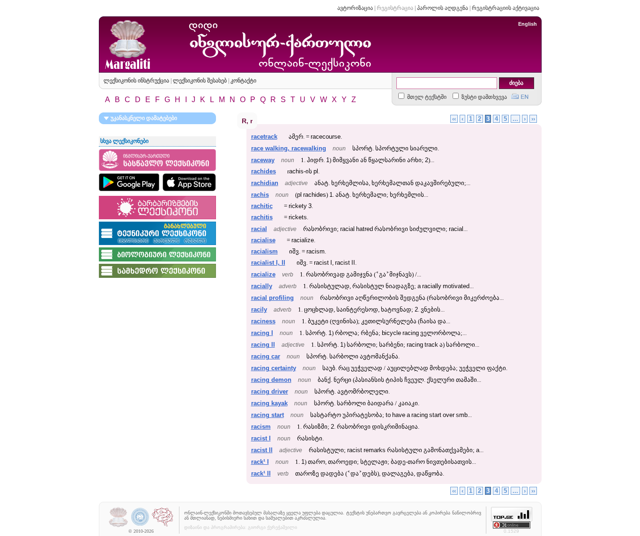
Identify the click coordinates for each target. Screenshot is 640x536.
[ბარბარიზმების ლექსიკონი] (157, 219)
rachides (263, 171)
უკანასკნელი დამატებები (143, 118)
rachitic (262, 205)
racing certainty (273, 368)
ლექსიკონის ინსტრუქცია (136, 80)
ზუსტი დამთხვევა (483, 97)
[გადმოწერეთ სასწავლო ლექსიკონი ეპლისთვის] (189, 182)
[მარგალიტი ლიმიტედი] (118, 526)
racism (261, 426)
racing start (267, 414)
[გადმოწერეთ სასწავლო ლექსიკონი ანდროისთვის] (129, 182)
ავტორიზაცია (355, 8)
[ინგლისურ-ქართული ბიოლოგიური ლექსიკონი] (157, 262)
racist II (262, 450)
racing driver (269, 391)
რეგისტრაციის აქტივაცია (505, 8)
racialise (263, 240)
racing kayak (269, 403)
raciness (263, 321)
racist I (261, 438)
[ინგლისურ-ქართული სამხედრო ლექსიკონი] (157, 278)
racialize (263, 274)
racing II (263, 344)
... (515, 118)
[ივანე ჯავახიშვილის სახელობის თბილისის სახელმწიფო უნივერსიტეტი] (140, 526)
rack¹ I (260, 461)
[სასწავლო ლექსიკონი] (157, 171)
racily (259, 309)
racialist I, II (268, 262)
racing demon (271, 379)
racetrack (264, 136)
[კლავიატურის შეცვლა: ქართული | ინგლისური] (519, 95)
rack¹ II (261, 473)
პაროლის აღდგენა (442, 8)
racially (261, 286)
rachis (260, 194)
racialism (264, 251)
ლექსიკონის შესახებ (200, 80)
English (527, 24)
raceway (263, 160)
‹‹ (454, 118)
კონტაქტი (243, 80)
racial (259, 228)
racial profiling (272, 297)
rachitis (262, 217)
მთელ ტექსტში (426, 97)
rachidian (264, 182)
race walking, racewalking (288, 148)
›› (533, 118)
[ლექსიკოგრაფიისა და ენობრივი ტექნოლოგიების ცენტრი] (162, 526)
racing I (262, 332)
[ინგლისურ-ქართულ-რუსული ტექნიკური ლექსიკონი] (157, 245)
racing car (265, 356)
